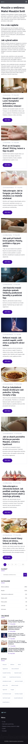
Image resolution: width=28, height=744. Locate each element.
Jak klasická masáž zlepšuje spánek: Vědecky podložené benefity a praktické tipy (12, 293)
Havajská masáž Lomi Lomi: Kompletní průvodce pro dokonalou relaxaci (15, 628)
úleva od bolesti (15, 668)
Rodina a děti (4, 598)
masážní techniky (7, 673)
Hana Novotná (9, 284)
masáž (4, 677)
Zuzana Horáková (10, 187)
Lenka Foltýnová (9, 334)
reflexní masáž (14, 685)
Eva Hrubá (8, 95)
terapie (12, 689)
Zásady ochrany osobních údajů (10, 726)
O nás (3, 721)
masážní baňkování (18, 698)
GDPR (3, 728)
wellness (12, 664)
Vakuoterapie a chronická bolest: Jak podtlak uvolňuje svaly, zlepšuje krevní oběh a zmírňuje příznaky (14, 491)
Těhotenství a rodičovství (7, 594)
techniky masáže (19, 693)
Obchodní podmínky (8, 724)
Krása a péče (4, 601)
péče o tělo (5, 685)
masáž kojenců (6, 702)
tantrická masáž (6, 698)
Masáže (3, 590)
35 (23, 564)
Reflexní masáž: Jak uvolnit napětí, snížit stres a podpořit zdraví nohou (16, 635)
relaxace (5, 664)
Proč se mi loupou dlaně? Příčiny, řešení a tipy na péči (14, 148)
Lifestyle (3, 605)
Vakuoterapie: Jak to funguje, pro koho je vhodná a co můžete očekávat (17, 642)
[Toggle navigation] (26, 1)
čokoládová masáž (7, 681)
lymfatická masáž (7, 693)
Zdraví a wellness (5, 586)
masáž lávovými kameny (15, 677)
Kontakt (4, 731)
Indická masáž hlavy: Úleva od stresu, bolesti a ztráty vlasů (13, 541)
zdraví (19, 664)
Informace (3, 609)
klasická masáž (17, 673)
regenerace (5, 668)
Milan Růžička (9, 235)
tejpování (5, 689)
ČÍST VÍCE (7, 120)
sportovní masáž (19, 681)
